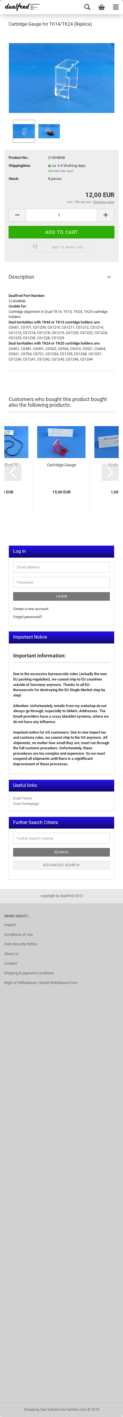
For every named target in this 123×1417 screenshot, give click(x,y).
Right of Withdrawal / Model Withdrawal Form (41, 983)
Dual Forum (22, 798)
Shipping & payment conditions (29, 973)
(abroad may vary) (61, 171)
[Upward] (107, 1408)
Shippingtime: (20, 165)
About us (11, 954)
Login (61, 596)
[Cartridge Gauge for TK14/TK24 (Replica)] (61, 75)
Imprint (10, 925)
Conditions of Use (18, 934)
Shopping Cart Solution (42, 1409)
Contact (10, 963)
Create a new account (30, 609)
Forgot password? (27, 617)
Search (61, 852)
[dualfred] (21, 7)
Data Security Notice (20, 944)
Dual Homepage (26, 803)
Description (21, 277)
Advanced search (61, 865)
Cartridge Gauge (61, 465)
